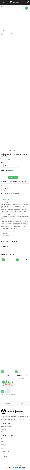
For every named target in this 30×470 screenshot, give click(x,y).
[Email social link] (9, 193)
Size (2, 162)
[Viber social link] (19, 193)
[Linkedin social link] (13, 193)
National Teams (13, 150)
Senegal (20, 150)
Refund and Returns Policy (7, 431)
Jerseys (7, 150)
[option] (2, 166)
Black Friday (3, 444)
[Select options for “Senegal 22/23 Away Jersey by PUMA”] (2, 371)
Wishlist (3, 441)
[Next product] (28, 151)
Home (2, 150)
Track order (3, 439)
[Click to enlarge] (3, 30)
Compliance (4, 456)
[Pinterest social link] (11, 193)
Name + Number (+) (7, 170)
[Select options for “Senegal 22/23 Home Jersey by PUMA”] (2, 391)
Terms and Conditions (6, 426)
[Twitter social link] (7, 193)
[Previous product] (25, 151)
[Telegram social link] (17, 193)
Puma (5, 190)
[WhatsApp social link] (15, 193)
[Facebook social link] (5, 193)
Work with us (4, 454)
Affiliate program (5, 451)
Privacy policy (4, 429)
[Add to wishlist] (12, 260)
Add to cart (13, 177)
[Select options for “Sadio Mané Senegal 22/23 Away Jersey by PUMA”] (16, 371)
